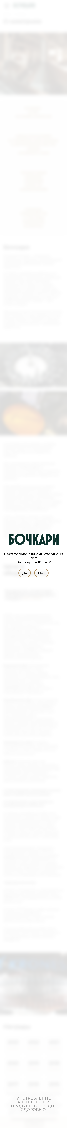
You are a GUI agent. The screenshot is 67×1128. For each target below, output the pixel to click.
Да (24, 573)
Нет (41, 573)
